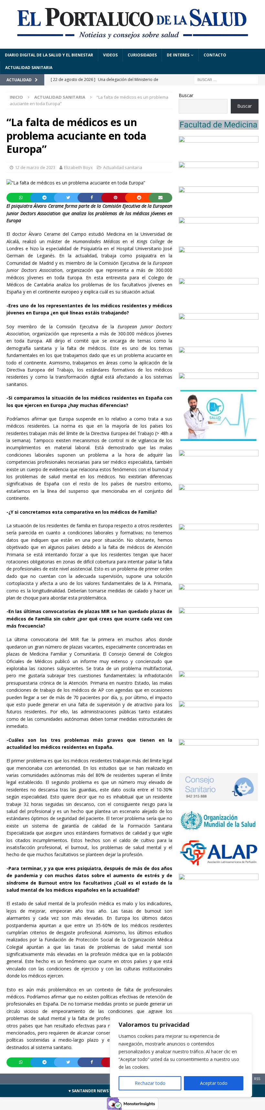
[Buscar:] (226, 79)
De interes (178, 55)
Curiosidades (142, 55)
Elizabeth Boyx (78, 167)
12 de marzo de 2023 (35, 167)
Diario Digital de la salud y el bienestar (49, 55)
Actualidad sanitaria (28, 67)
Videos (110, 55)
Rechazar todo (150, 1083)
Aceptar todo (214, 1083)
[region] (181, 1055)
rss (257, 1078)
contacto (215, 55)
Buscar (186, 95)
